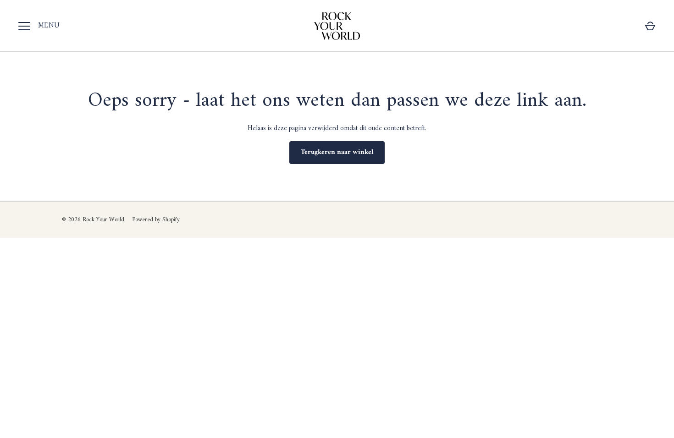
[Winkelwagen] (650, 26)
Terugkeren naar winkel (337, 152)
